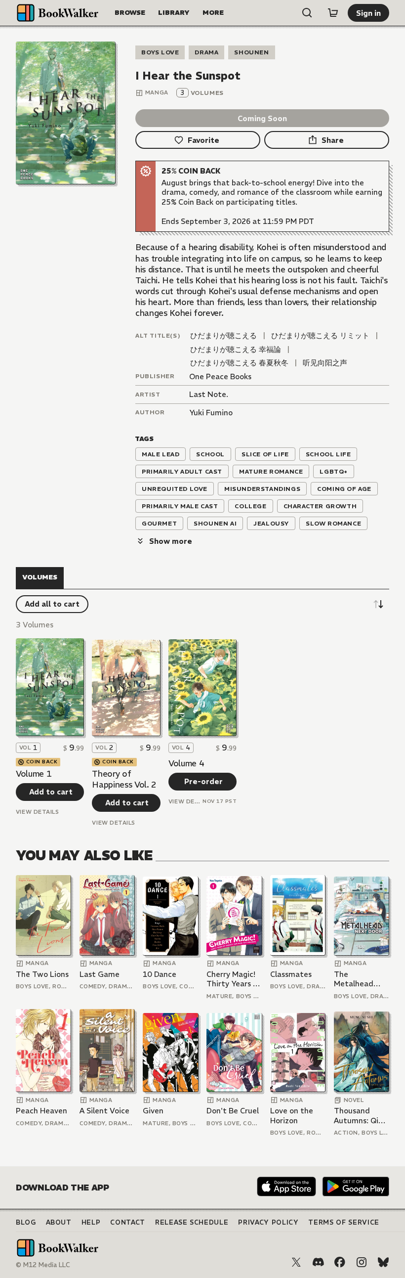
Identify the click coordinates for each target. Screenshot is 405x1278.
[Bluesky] (383, 1262)
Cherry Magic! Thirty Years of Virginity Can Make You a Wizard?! (233, 979)
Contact (127, 1222)
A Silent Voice (104, 1110)
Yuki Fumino (211, 412)
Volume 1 (33, 773)
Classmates (291, 974)
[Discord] (318, 1262)
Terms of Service (343, 1222)
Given (153, 1110)
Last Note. (208, 394)
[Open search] (307, 13)
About (59, 1222)
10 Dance (159, 974)
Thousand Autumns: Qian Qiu (360, 1115)
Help (91, 1222)
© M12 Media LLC (43, 1265)
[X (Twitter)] (296, 1262)
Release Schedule (191, 1222)
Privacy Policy (268, 1222)
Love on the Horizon (291, 1115)
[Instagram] (361, 1262)
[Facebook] (340, 1262)
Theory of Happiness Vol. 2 (124, 779)
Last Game (100, 974)
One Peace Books (220, 376)
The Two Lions (42, 974)
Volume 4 (186, 763)
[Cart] (333, 13)
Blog (26, 1222)
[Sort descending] (378, 604)
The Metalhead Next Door (353, 979)
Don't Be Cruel (232, 1110)
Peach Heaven (41, 1110)
